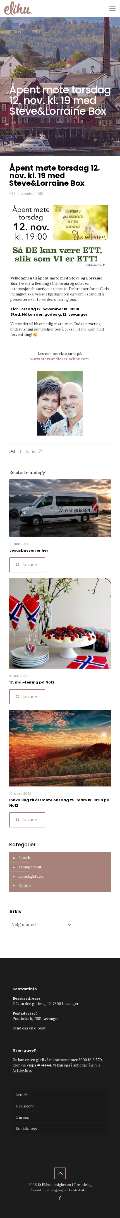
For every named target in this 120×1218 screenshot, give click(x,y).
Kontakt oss (26, 1128)
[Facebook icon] (60, 1198)
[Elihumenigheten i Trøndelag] (18, 8)
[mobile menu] (112, 8)
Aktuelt (24, 857)
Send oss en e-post (29, 1028)
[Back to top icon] (60, 1173)
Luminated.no (78, 1190)
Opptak (25, 885)
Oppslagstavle (30, 876)
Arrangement (30, 867)
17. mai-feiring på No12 (31, 682)
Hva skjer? (25, 1106)
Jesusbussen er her (28, 550)
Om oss (22, 1117)
